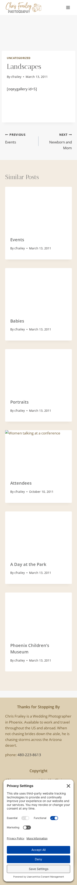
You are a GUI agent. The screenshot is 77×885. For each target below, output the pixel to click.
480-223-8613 (29, 754)
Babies (17, 321)
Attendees (21, 483)
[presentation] (38, 209)
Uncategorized (19, 58)
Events (15, 139)
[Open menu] (68, 7)
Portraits (19, 402)
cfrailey (16, 77)
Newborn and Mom (60, 141)
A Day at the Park (28, 564)
